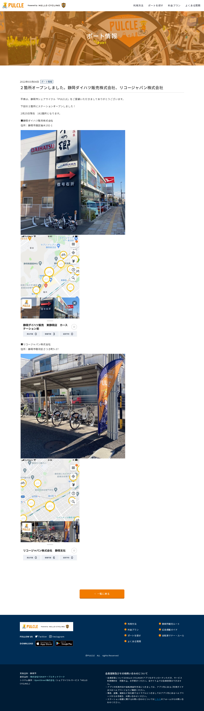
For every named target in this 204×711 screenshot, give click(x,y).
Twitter (42, 636)
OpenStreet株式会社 (44, 680)
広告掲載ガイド (170, 629)
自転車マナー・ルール (173, 635)
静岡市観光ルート (171, 623)
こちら (158, 699)
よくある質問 (192, 5)
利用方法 (138, 5)
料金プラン (174, 5)
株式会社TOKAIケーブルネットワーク (47, 676)
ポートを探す (155, 5)
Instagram (58, 636)
